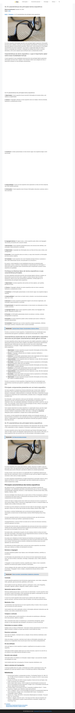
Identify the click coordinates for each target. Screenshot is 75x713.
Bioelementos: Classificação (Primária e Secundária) (17, 705)
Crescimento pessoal (35, 1)
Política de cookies (48, 711)
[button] (59, 1)
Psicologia (46, 1)
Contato (41, 711)
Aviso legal (36, 711)
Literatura (10, 14)
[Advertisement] (26, 72)
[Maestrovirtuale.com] (17, 1)
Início (6, 14)
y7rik (9, 11)
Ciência (53, 1)
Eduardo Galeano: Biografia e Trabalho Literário (15, 706)
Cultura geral (24, 1)
